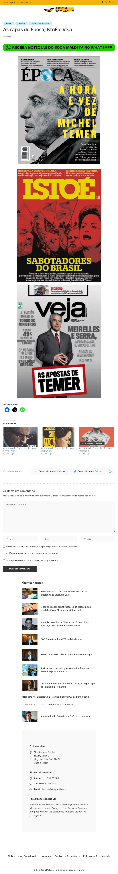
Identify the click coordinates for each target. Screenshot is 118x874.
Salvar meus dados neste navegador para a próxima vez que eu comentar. (42, 546)
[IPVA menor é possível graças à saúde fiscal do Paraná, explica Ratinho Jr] (29, 670)
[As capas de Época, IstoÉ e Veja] (96, 437)
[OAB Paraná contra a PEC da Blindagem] (29, 639)
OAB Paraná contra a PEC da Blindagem (61, 639)
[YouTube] (113, 2)
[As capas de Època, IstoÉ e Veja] (58, 437)
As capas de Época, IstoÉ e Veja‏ (20, 448)
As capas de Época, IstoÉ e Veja (95, 448)
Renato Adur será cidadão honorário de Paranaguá (66, 654)
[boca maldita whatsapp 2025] (59, 47)
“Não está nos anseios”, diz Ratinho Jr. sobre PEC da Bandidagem (55, 696)
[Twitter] (106, 2)
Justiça (21, 23)
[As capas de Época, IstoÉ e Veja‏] (20, 437)
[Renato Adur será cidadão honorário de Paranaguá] (29, 655)
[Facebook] (102, 2)
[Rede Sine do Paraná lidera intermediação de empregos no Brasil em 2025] (29, 593)
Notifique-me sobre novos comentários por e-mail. (32, 553)
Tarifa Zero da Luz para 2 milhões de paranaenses (47, 704)
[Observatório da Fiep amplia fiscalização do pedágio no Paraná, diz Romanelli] (29, 685)
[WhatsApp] (110, 471)
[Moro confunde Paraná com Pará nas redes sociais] (29, 716)
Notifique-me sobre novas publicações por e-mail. (32, 560)
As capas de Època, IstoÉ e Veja (58, 448)
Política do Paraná (40, 23)
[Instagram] (109, 2)
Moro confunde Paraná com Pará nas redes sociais (66, 716)
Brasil (8, 23)
